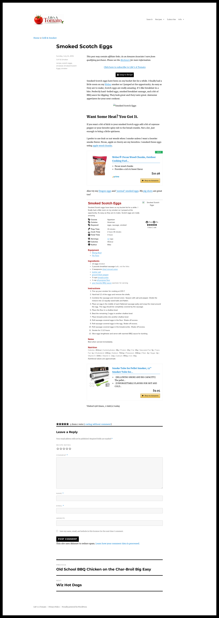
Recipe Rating (63, 445)
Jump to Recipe (126, 75)
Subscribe (171, 19)
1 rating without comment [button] (98, 424)
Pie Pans (95, 256)
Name (60, 493)
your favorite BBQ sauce (102, 283)
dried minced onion (110, 269)
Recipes (158, 19)
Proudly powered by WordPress (74, 607)
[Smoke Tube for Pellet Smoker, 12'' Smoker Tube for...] (99, 377)
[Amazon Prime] (136, 177)
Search (150, 19)
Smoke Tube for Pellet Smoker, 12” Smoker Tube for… (131, 370)
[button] (148, 225)
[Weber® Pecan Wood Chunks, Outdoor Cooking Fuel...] (99, 165)
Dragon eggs (105, 191)
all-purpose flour (103, 280)
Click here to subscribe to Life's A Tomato (125, 67)
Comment (62, 455)
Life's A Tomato (39, 607)
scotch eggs (67, 63)
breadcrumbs (103, 277)
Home (36, 38)
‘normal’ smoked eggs (127, 191)
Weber (108, 84)
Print (150, 222)
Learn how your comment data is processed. (118, 543)
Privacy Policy (54, 607)
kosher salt (96, 272)
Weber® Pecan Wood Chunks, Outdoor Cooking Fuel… (134, 159)
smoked (59, 66)
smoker (64, 68)
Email (60, 506)
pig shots (148, 191)
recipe (58, 63)
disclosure (125, 60)
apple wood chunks (102, 145)
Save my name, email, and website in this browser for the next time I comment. (91, 531)
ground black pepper (100, 275)
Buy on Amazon (151, 180)
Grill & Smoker (49, 38)
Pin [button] (156, 222)
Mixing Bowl (97, 253)
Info (180, 19)
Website (60, 518)
